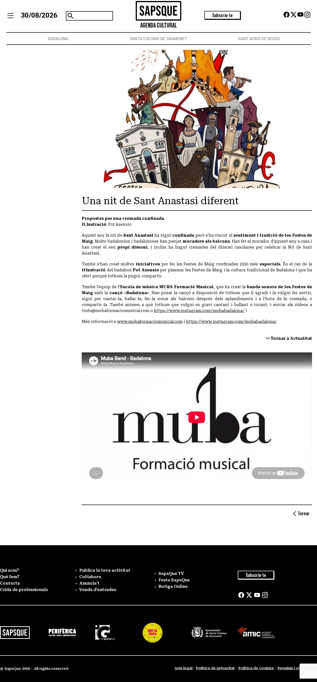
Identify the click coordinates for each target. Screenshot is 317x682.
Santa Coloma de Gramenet (158, 38)
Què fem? (10, 576)
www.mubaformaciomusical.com (150, 321)
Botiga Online (173, 586)
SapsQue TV (171, 573)
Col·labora (90, 576)
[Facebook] (287, 16)
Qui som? (9, 570)
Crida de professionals (24, 589)
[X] (293, 16)
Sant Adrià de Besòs (259, 38)
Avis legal (183, 668)
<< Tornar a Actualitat (289, 338)
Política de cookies (256, 668)
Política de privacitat (215, 668)
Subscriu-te (222, 15)
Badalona (58, 38)
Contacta (10, 583)
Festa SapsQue (174, 580)
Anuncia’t (89, 583)
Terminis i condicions (296, 668)
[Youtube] (300, 16)
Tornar (304, 513)
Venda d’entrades (97, 589)
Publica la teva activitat (104, 570)
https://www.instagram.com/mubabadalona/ (199, 310)
